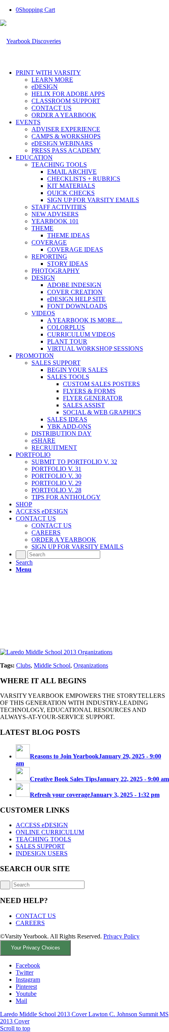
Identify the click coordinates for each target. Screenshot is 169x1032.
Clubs (23, 665)
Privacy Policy (121, 936)
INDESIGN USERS (42, 853)
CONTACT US (36, 915)
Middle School (52, 665)
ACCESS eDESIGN (42, 825)
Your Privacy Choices (35, 948)
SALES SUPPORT (40, 846)
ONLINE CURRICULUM (50, 832)
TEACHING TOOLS (43, 839)
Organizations (90, 665)
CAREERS (30, 923)
